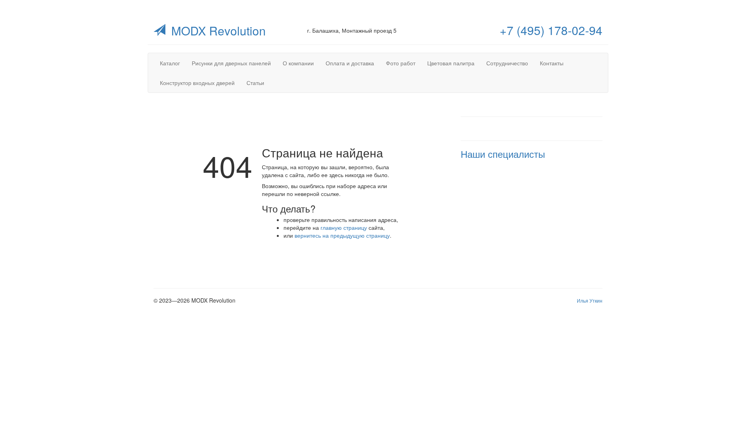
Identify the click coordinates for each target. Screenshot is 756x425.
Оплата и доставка (350, 63)
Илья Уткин (589, 300)
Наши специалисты (503, 154)
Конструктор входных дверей (197, 83)
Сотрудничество (507, 63)
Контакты (551, 63)
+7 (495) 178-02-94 (551, 30)
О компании (298, 63)
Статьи (255, 83)
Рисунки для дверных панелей (231, 63)
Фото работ (400, 63)
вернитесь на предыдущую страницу (342, 235)
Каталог (170, 63)
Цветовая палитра (450, 63)
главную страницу (344, 227)
